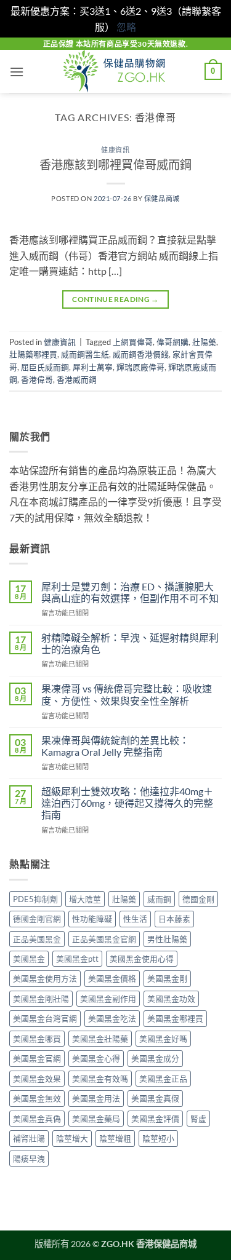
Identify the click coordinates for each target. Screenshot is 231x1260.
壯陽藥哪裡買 (33, 354)
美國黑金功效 (171, 999)
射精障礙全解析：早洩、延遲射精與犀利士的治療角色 (130, 643)
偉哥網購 (172, 342)
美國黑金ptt (77, 959)
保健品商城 (162, 198)
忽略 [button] (126, 27)
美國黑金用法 (96, 1098)
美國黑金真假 (155, 1098)
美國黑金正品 (163, 1079)
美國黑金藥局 (96, 1118)
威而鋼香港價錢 (141, 354)
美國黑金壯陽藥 (100, 1039)
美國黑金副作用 (108, 999)
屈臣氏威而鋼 (45, 367)
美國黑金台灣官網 (45, 1018)
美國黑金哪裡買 (175, 1018)
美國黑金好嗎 (163, 1039)
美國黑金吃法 (112, 1018)
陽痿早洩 (29, 1158)
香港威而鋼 (77, 379)
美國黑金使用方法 (45, 978)
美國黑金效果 (37, 1079)
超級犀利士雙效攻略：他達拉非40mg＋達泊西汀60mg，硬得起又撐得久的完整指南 (127, 802)
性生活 (135, 919)
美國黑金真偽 (37, 1118)
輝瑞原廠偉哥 (140, 367)
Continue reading (115, 299)
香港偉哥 (37, 379)
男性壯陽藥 (167, 939)
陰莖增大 (72, 1138)
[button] (16, 72)
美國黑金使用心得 (142, 959)
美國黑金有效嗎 (100, 1079)
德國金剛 (198, 899)
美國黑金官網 (37, 1058)
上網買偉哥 (133, 342)
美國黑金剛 (167, 978)
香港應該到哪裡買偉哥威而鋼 (115, 164)
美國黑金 (29, 959)
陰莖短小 (158, 1138)
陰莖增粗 (115, 1138)
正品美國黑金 (37, 939)
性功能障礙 (92, 919)
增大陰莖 (85, 899)
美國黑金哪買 (37, 1039)
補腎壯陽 (29, 1138)
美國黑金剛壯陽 (41, 999)
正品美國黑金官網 (104, 939)
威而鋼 (159, 899)
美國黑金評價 (155, 1118)
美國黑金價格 (112, 978)
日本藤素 (174, 919)
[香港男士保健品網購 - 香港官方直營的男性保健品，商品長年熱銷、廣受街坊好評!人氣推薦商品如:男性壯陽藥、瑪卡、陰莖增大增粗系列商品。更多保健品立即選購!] (115, 71)
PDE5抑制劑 (35, 899)
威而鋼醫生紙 (85, 354)
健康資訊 (115, 150)
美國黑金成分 (155, 1058)
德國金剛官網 (37, 919)
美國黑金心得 (96, 1058)
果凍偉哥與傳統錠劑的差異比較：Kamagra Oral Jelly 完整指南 (115, 746)
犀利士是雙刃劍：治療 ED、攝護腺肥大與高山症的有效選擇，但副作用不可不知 (130, 592)
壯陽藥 (204, 342)
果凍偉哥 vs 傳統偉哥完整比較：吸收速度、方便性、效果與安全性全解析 (126, 694)
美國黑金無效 (37, 1098)
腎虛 (198, 1118)
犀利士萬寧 (93, 367)
